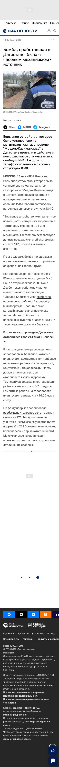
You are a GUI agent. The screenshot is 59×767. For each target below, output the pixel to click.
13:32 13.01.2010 (12, 39)
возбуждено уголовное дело (22, 412)
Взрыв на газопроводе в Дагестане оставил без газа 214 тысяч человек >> (29, 337)
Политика (8, 633)
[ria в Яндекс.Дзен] (21, 614)
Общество (23, 633)
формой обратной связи (16, 739)
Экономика (38, 633)
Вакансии (8, 652)
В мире (51, 633)
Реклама (27, 639)
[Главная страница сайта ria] (19, 31)
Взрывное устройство (18, 181)
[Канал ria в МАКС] (9, 614)
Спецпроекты (11, 639)
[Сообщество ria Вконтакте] (33, 614)
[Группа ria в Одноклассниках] (45, 614)
